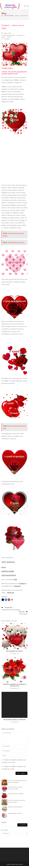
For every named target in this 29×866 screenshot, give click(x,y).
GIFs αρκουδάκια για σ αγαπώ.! (14, 651)
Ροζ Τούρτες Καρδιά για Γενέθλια (15, 813)
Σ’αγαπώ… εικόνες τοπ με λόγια (21, 15)
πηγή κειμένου (8, 562)
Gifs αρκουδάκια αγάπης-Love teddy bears (14, 719)
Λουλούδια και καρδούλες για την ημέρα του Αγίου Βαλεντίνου (14, 684)
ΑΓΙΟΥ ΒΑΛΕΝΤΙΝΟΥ (9, 35)
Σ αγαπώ (9, 36)
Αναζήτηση (4, 822)
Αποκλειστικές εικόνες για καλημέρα (15, 793)
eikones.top (10, 592)
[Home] (2, 15)
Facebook (22, 583)
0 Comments (7, 39)
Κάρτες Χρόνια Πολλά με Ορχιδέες (15, 806)
